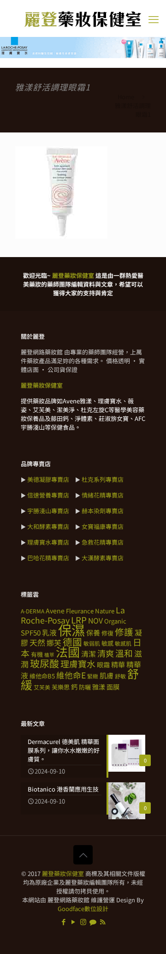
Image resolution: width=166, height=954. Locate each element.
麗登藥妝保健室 (63, 873)
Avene (55, 610)
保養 (93, 632)
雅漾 (98, 686)
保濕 (71, 629)
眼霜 (103, 664)
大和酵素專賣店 (48, 526)
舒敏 (120, 676)
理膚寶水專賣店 (48, 542)
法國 (68, 651)
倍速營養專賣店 (48, 495)
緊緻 (92, 676)
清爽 (105, 653)
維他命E (71, 675)
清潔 (88, 653)
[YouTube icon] (73, 921)
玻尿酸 (44, 663)
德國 (72, 641)
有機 (37, 654)
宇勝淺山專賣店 (48, 510)
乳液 (49, 632)
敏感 (107, 643)
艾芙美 (42, 687)
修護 (124, 631)
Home (126, 96)
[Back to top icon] (83, 854)
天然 (37, 642)
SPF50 (31, 632)
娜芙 (54, 642)
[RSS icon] (102, 921)
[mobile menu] (153, 18)
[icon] (92, 921)
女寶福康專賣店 (103, 526)
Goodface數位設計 (83, 908)
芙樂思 (61, 687)
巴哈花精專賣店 (48, 557)
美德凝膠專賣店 (48, 479)
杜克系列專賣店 (103, 479)
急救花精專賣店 (103, 542)
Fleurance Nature (90, 610)
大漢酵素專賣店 (103, 557)
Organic (115, 621)
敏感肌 (123, 643)
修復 (107, 633)
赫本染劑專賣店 (103, 510)
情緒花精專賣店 (103, 495)
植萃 (49, 654)
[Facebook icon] (63, 921)
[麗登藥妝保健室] (83, 18)
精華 (118, 664)
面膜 (113, 686)
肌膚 (106, 675)
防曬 (85, 687)
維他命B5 (42, 676)
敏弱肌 (91, 643)
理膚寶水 (77, 663)
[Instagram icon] (83, 921)
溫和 (124, 653)
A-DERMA (32, 611)
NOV (95, 620)
